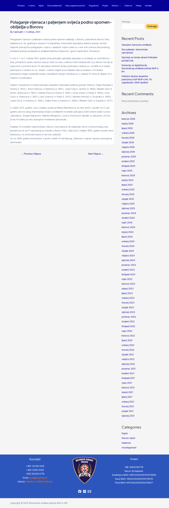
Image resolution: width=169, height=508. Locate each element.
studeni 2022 (128, 321)
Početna (21, 5)
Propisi (105, 5)
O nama (31, 5)
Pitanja (138, 5)
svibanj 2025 (128, 189)
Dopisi (125, 433)
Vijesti (41, 5)
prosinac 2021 (128, 369)
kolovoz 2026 (128, 119)
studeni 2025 (128, 161)
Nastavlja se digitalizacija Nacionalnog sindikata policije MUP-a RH (140, 68)
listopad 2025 (128, 166)
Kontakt (148, 5)
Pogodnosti (93, 5)
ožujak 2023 (128, 307)
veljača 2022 (128, 359)
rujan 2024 (127, 222)
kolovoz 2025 (128, 175)
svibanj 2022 (128, 345)
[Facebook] (79, 491)
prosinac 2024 (129, 213)
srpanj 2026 (127, 123)
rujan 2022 (127, 331)
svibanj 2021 (128, 402)
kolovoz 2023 (128, 284)
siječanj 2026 (128, 152)
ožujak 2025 (128, 199)
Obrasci (115, 5)
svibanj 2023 (128, 298)
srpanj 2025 (127, 180)
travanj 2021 (128, 406)
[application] (119, 5)
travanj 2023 (128, 302)
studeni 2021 (128, 373)
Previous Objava (31, 154)
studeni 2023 (128, 270)
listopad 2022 (128, 326)
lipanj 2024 (127, 237)
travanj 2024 (128, 246)
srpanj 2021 (127, 392)
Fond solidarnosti (54, 5)
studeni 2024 (128, 218)
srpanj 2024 (127, 232)
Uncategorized (129, 447)
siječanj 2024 (128, 260)
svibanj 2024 (128, 241)
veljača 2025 (128, 203)
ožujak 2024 (128, 251)
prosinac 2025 (129, 156)
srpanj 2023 (127, 288)
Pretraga (126, 22)
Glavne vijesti (128, 438)
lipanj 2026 (127, 128)
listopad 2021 (128, 378)
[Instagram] (84, 491)
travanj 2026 (128, 138)
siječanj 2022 (128, 364)
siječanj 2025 (128, 208)
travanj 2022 (128, 350)
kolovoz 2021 (128, 387)
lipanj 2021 (127, 397)
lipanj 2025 (127, 185)
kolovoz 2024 (128, 227)
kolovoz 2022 (128, 335)
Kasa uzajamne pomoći (75, 5)
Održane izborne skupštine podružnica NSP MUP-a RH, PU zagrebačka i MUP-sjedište (137, 79)
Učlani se (128, 5)
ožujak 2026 (128, 142)
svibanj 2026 (128, 133)
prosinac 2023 (129, 265)
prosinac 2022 (129, 317)
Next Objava (96, 154)
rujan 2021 (127, 383)
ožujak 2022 (128, 354)
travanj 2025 (128, 194)
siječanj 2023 (128, 312)
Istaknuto (126, 443)
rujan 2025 (127, 170)
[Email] (89, 491)
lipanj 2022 (127, 340)
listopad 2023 (128, 274)
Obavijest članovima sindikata (136, 45)
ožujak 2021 (127, 411)
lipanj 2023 (127, 293)
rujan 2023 (127, 279)
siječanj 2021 (128, 416)
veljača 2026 (128, 147)
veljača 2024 (128, 255)
